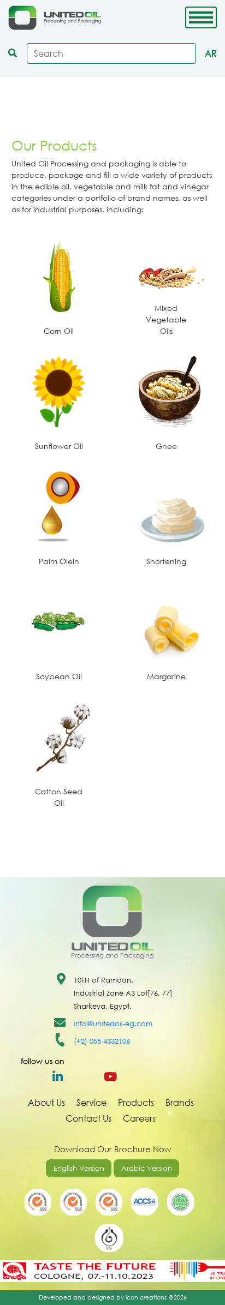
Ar (211, 53)
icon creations (146, 1297)
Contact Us (88, 1118)
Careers (139, 1118)
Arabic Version (146, 1168)
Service (91, 1102)
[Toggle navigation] (201, 17)
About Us (46, 1102)
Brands (179, 1102)
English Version (79, 1168)
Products (136, 1102)
